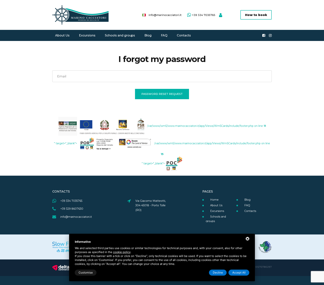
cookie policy (121, 252)
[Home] (80, 15)
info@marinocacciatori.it (165, 15)
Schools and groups (120, 35)
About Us (62, 35)
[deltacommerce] (60, 267)
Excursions (87, 35)
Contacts (184, 35)
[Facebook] (263, 35)
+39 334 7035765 (203, 15)
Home (214, 199)
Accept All (239, 272)
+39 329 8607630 (71, 208)
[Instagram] (270, 35)
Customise (86, 272)
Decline (218, 272)
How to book (256, 15)
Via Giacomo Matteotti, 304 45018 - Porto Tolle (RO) (150, 205)
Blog (148, 35)
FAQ (164, 35)
